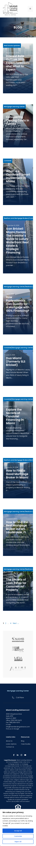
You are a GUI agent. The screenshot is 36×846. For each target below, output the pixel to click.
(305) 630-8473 (16, 720)
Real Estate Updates (12, 45)
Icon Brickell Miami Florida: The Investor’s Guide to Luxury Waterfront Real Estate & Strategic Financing (17, 240)
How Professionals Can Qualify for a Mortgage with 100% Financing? (17, 304)
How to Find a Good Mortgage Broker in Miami (17, 474)
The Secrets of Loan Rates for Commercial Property (16, 585)
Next (16, 623)
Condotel (7, 161)
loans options (11, 744)
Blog (22, 741)
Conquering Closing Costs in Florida (17, 120)
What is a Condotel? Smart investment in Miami (18, 176)
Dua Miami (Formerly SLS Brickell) (15, 361)
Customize (18, 836)
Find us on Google (12, 729)
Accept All (18, 831)
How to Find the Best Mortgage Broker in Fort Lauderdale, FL (17, 527)
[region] (18, 827)
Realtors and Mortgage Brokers (16, 218)
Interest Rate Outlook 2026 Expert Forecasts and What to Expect (18, 63)
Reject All (18, 842)
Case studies (25, 744)
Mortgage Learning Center (14, 106)
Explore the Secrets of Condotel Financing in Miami (15, 416)
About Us (9, 741)
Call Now (20, 697)
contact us (10, 747)
